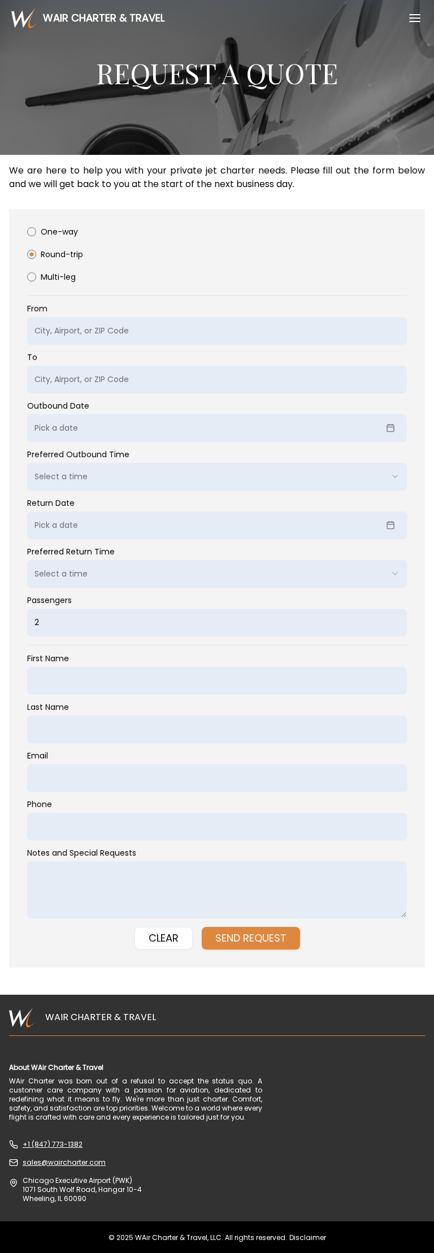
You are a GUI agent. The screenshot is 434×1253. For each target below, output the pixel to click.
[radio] (31, 231)
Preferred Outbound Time (78, 454)
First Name (48, 658)
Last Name (48, 707)
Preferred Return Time (71, 552)
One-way (59, 232)
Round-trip (62, 254)
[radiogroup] (217, 261)
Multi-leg (58, 277)
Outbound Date (58, 406)
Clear (164, 938)
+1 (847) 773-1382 (53, 1144)
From (37, 309)
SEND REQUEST (251, 938)
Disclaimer (307, 1237)
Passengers (49, 600)
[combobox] (217, 476)
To (32, 357)
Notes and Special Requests (81, 853)
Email (37, 756)
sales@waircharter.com (64, 1162)
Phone (39, 804)
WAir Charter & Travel (103, 18)
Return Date (51, 503)
